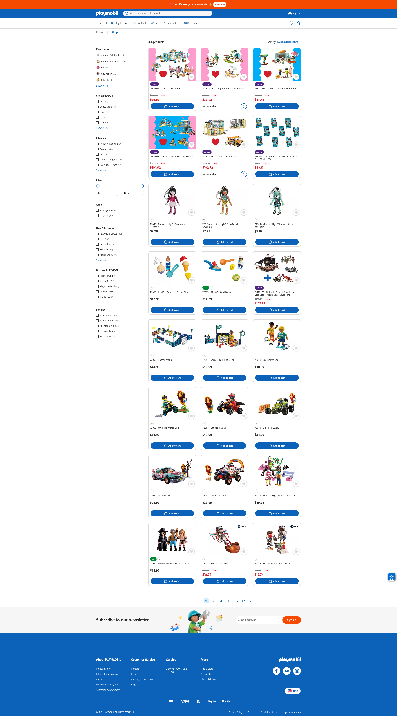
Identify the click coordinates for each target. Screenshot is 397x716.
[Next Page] (250, 600)
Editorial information (107, 673)
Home (100, 32)
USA (295, 691)
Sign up (291, 620)
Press (99, 679)
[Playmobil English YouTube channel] (287, 671)
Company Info (103, 668)
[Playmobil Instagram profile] (297, 671)
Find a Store (207, 668)
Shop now (220, 4)
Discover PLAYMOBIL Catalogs (176, 670)
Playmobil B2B (208, 679)
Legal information (292, 712)
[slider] (98, 186)
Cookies (251, 712)
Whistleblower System (107, 684)
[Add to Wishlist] (191, 77)
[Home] (107, 13)
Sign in (296, 13)
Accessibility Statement (108, 689)
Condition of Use (269, 712)
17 (243, 601)
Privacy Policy (236, 712)
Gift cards (206, 673)
